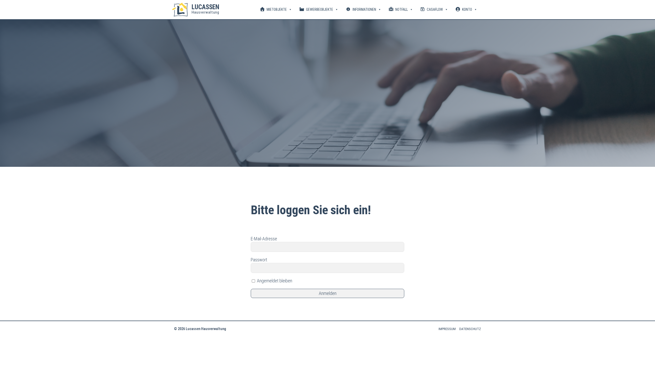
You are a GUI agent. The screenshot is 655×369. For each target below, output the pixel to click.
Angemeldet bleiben (274, 280)
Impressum (447, 329)
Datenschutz (470, 329)
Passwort (259, 259)
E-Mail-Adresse (264, 238)
